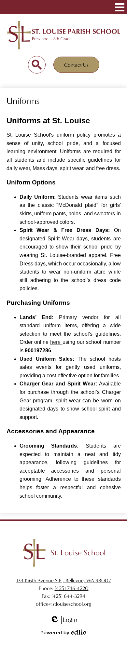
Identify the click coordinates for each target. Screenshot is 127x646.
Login (63, 620)
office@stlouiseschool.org (63, 604)
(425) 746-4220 (72, 588)
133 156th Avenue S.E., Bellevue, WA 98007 (63, 580)
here (56, 342)
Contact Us (76, 65)
